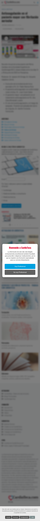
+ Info (32, 517)
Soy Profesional (20, 266)
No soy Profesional (20, 272)
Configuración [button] (24, 517)
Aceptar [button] (8, 517)
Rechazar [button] (15, 517)
